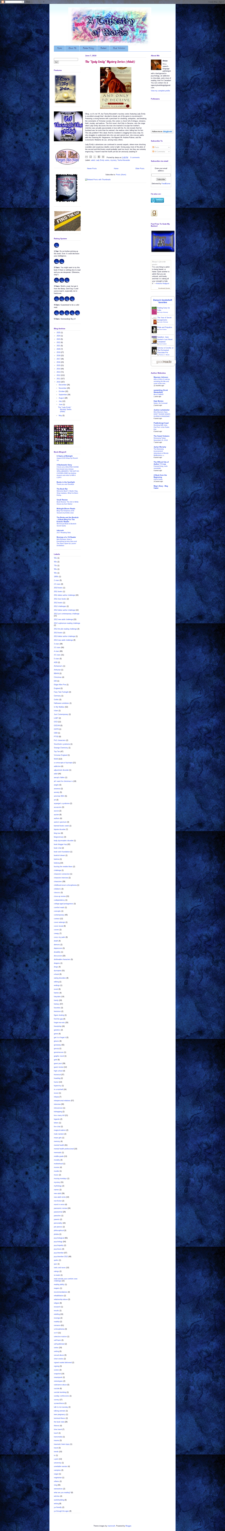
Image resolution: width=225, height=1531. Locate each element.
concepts (57, 911)
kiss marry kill (59, 1115)
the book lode (59, 1422)
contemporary (59, 915)
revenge (57, 1318)
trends (56, 1452)
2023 (59, 339)
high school (58, 1071)
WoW (56, 759)
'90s (55, 573)
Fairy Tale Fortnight (61, 692)
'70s (55, 565)
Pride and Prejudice (164, 327)
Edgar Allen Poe (60, 685)
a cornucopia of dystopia (63, 763)
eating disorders (60, 978)
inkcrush (60, 530)
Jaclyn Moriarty (163, 312)
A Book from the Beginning (160, 476)
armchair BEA (59, 796)
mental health (59, 1145)
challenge (57, 870)
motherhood (58, 1164)
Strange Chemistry (61, 748)
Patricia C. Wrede (164, 354)
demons (57, 945)
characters (58, 881)
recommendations (60, 1292)
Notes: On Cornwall (160, 403)
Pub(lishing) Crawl (161, 423)
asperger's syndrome (62, 803)
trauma (56, 1440)
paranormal (58, 1212)
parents (57, 1219)
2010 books (58, 588)
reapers (57, 1288)
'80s (55, 569)
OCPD (56, 729)
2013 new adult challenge (63, 640)
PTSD (56, 737)
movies (56, 1167)
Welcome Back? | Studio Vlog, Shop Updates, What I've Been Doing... (67, 493)
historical (57, 1075)
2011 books (58, 591)
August (62, 398)
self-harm (57, 1340)
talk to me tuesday (61, 1407)
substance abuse (60, 1385)
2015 (59, 365)
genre (56, 1034)
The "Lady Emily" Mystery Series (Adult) (110, 62)
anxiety (56, 792)
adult (93, 160)
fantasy (57, 1004)
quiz (55, 1264)
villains (56, 1481)
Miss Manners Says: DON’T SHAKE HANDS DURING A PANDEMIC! (162, 414)
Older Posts (139, 168)
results (56, 1311)
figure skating (59, 1015)
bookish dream (59, 855)
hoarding (57, 1078)
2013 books (58, 633)
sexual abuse (59, 1355)
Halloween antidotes (61, 703)
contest (57, 919)
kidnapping (58, 1112)
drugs (56, 967)
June (61, 404)
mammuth (111, 1526)
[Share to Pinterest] (103, 156)
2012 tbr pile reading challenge (65, 629)
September (63, 395)
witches (57, 1496)
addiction (57, 766)
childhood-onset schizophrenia (65, 885)
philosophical (59, 1230)
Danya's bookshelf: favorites (162, 301)
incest (56, 1093)
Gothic (56, 700)
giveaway (57, 1045)
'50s (55, 558)
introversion (58, 1108)
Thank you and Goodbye (65, 484)
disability (57, 952)
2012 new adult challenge (63, 619)
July (60, 401)
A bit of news (158, 479)
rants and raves (60, 1268)
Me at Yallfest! (158, 394)
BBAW (56, 673)
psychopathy (59, 1245)
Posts (156, 147)
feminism (57, 1011)
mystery (113, 160)
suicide (56, 1388)
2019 (59, 352)
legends (57, 1119)
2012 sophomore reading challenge (67, 623)
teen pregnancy (59, 1414)
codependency (59, 900)
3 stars (56, 644)
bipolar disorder (59, 829)
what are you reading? (62, 1492)
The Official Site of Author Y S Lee (161, 463)
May (61, 415)
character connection (62, 874)
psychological (59, 1238)
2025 (59, 332)
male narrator (59, 1134)
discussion (58, 956)
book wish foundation (62, 852)
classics (57, 892)
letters (56, 1123)
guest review (58, 1067)
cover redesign (59, 922)
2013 (59, 372)
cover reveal (58, 926)
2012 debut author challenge (64, 610)
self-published (59, 1344)
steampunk (58, 1377)
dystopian (57, 971)
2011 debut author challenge (64, 595)
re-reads (57, 1275)
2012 (59, 375)
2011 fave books (60, 599)
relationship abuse (61, 1299)
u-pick (56, 1459)
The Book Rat (62, 489)
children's (57, 889)
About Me (72, 48)
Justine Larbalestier (162, 410)
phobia (56, 1234)
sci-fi (56, 1333)
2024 (59, 336)
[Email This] (86, 156)
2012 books (58, 603)
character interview (61, 878)
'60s (55, 562)
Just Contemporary (61, 714)
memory (57, 1141)
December (63, 385)
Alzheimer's (58, 666)
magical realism (60, 1130)
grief (55, 1060)
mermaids (57, 1152)
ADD (55, 662)
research (57, 1307)
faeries (56, 993)
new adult (57, 1193)
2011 (59, 379)
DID (55, 681)
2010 (59, 382)
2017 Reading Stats (64, 532)
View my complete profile (160, 91)
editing (56, 982)
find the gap (58, 1019)
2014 (59, 369)
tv (54, 1455)
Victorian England (60, 755)
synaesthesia (59, 1403)
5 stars (56, 659)
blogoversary (59, 837)
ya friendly (58, 1507)
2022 (59, 342)
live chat (57, 1127)
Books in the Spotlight (66, 482)
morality (57, 1160)
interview (57, 1104)
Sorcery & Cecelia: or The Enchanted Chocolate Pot (165, 350)
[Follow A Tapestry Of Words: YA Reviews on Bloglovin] (162, 133)
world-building (59, 1500)
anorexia (57, 789)
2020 (59, 349)
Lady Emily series (102, 160)
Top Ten (57, 751)
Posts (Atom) (121, 175)
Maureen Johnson (161, 377)
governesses (59, 1052)
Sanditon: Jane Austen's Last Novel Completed (164, 339)
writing (56, 1504)
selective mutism (60, 1336)
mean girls (58, 1138)
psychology (58, 1242)
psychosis (58, 1249)
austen (56, 815)
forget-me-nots (59, 1022)
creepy (56, 933)
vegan (56, 1474)
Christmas (58, 677)
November (63, 388)
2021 (59, 346)
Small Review (62, 500)
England (57, 688)
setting (56, 1351)
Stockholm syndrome (62, 744)
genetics (57, 1030)
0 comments (135, 157)
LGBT (56, 718)
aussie (56, 811)
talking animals (59, 1411)
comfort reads (59, 907)
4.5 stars (57, 655)
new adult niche (60, 1197)
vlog (55, 1485)
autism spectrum (60, 822)
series (56, 1348)
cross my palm (59, 937)
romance (57, 1325)
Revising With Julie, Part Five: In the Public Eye (161, 427)
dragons (57, 963)
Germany (57, 696)
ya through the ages (61, 1511)
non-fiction (58, 1201)
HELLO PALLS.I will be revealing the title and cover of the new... (162, 381)
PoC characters (60, 740)
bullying (57, 863)
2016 (59, 362)
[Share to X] (94, 156)
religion (56, 1303)
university (57, 1463)
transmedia (58, 1437)
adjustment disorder (61, 770)
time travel (58, 1429)
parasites (57, 1216)
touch (56, 1433)
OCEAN (57, 725)
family (56, 1000)
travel (56, 1448)
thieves (56, 1426)
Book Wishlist (119, 48)
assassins (58, 807)
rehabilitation (58, 1296)
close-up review (60, 896)
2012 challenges (60, 606)
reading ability (59, 1284)
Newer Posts (92, 168)
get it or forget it (60, 1037)
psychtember (59, 1253)
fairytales (57, 997)
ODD (56, 733)
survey (56, 1400)
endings (57, 985)
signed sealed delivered (63, 1362)
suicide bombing (60, 1392)
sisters (56, 1370)
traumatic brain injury (62, 1444)
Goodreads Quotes (164, 288)
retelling (57, 1314)
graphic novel (59, 1056)
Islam (56, 711)
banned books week (61, 826)
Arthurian (57, 670)
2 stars (56, 580)
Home (59, 48)
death (56, 941)
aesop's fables (59, 777)
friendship (57, 1026)
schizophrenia (59, 1329)
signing (56, 1366)
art (55, 800)
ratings (56, 1271)
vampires (57, 1470)
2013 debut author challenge (64, 636)
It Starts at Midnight (65, 456)
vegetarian (58, 1478)
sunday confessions (61, 1396)
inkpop (56, 1097)
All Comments (159, 152)
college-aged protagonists (63, 904)
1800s (56, 577)
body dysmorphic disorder (63, 841)
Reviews (103, 48)
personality (58, 1223)
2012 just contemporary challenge (66, 614)
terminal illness (59, 1418)
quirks (56, 1260)
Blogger (128, 1526)
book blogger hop (60, 844)
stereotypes (58, 1381)
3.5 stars (57, 647)
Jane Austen (163, 329)
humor (56, 1082)
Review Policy (88, 48)
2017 (59, 359)
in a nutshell (58, 1089)
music (56, 1175)
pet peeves (58, 1227)
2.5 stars (57, 584)
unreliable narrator (60, 1466)
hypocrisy (57, 1086)
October (62, 391)
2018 (59, 355)
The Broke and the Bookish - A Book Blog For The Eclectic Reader (68, 519)
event (56, 989)
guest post (58, 1063)
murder (56, 1171)
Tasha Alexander (123, 160)
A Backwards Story (64, 465)
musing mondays (60, 1178)
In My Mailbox (59, 707)
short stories (58, 1359)
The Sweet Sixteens (161, 436)
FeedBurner (166, 184)
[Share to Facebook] (99, 156)
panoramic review (60, 1208)
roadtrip (57, 1322)
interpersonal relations (62, 1101)
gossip (56, 1048)
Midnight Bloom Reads (66, 509)
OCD (56, 722)
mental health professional (64, 1149)
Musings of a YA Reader (66, 537)
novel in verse (59, 1204)
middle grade (59, 1156)
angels (56, 785)
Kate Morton (158, 401)
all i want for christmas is (63, 781)
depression (58, 948)
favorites (57, 1008)
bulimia (56, 859)
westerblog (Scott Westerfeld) (161, 391)
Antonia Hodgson (162, 283)
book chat (57, 848)
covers (56, 930)
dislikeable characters (62, 959)
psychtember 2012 (61, 1257)
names (56, 1190)
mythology (58, 1186)
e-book (56, 974)
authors (57, 818)
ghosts (56, 1041)
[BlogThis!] (90, 156)
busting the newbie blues (63, 867)
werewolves (58, 1489)
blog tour (57, 833)
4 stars (56, 651)
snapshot (57, 1374)
